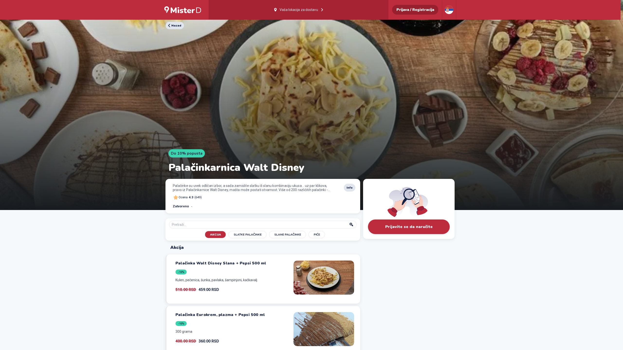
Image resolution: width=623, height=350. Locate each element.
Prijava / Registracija (415, 9)
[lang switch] (449, 9)
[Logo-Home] (182, 9)
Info (350, 188)
